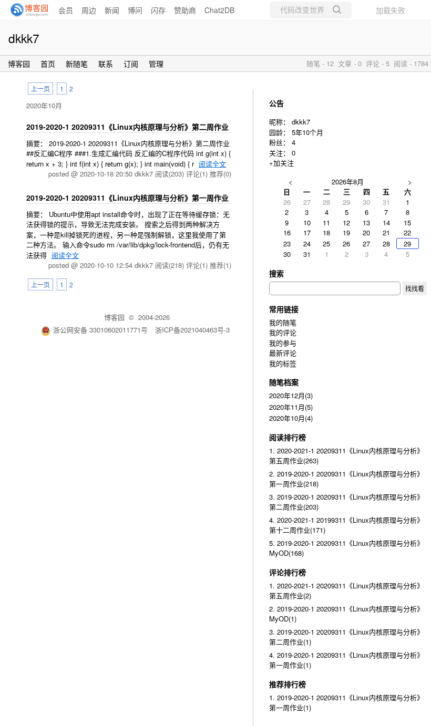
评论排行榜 (287, 572)
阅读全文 (212, 164)
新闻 (112, 10)
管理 (156, 63)
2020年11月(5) (291, 407)
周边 (88, 10)
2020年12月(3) (291, 395)
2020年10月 (44, 105)
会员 (65, 10)
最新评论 (282, 353)
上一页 (40, 88)
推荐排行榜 (287, 684)
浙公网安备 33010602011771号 (100, 330)
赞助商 (185, 10)
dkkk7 (23, 37)
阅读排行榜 (287, 437)
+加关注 (281, 163)
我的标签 (282, 363)
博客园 (19, 63)
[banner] (26, 10)
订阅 (131, 63)
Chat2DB (219, 10)
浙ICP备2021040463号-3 (192, 330)
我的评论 (282, 332)
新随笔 (77, 63)
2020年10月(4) (291, 418)
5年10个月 (307, 132)
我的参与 (282, 343)
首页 (47, 63)
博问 (135, 10)
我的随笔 (282, 322)
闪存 (158, 10)
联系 (105, 63)
